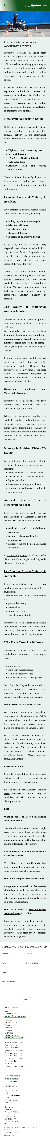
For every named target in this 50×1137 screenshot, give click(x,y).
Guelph (8, 1025)
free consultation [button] (29, 782)
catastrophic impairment (16, 898)
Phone (4, 963)
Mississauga (34, 754)
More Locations (15, 1016)
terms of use (8, 1134)
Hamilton (9, 1028)
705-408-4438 (36, 5)
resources (11, 1007)
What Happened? (8, 982)
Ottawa (8, 1030)
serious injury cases (17, 555)
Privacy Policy (9, 1136)
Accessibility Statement (12, 1132)
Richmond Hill (11, 1022)
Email (4, 972)
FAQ (6, 1011)
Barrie (7, 727)
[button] (33, 6)
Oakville (8, 1033)
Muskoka (8, 1020)
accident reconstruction (16, 279)
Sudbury (21, 754)
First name (6, 954)
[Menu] (45, 6)
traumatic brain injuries (17, 335)
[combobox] (37, 967)
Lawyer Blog (10, 1013)
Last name (30, 954)
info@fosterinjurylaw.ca (12, 1101)
